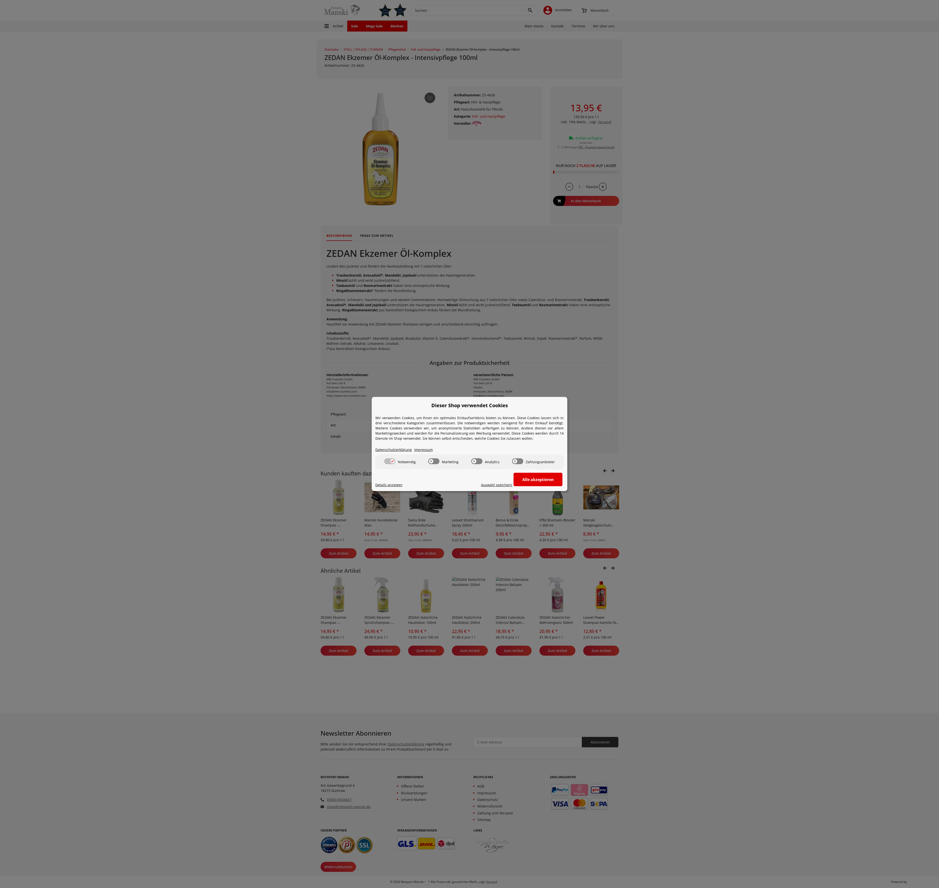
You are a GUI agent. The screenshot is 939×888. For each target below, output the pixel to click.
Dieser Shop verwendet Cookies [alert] (469, 405)
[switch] (389, 461)
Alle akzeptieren (538, 479)
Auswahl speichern (496, 485)
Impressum (423, 449)
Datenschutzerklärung (393, 449)
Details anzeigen (388, 485)
